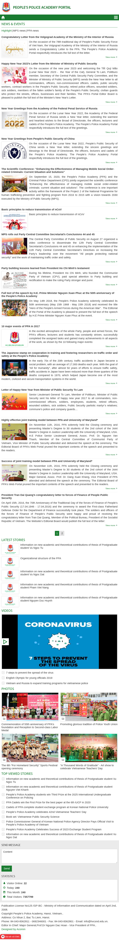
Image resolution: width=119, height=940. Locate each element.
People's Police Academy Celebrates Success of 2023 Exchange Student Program (53, 829)
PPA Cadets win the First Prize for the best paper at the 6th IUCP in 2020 (48, 802)
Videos (6, 610)
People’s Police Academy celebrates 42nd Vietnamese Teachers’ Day (46, 812)
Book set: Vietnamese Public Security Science (32, 816)
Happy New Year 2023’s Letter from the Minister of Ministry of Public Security (49, 63)
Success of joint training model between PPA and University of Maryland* (46, 461)
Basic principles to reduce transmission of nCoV (31, 209)
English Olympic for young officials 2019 (29, 677)
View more (110, 57)
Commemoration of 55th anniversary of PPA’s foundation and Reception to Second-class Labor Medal (29, 727)
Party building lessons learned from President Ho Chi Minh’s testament (45, 268)
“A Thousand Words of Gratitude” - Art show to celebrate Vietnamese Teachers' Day (87, 767)
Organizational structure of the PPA (40, 558)
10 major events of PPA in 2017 (20, 326)
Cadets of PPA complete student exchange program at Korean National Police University (57, 807)
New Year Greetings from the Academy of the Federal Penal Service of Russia (49, 108)
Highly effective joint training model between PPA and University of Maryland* (49, 420)
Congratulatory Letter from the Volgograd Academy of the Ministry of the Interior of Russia (57, 37)
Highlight (6, 30)
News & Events (13, 24)
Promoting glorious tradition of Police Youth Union (89, 724)
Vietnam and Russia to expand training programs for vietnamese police (47, 683)
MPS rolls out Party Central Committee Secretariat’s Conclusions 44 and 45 (48, 234)
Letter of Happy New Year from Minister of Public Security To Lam (42, 389)
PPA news (33, 30)
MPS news (19, 30)
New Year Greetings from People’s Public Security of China (38, 138)
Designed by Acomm (13, 929)
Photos (7, 689)
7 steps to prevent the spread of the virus (59, 642)
